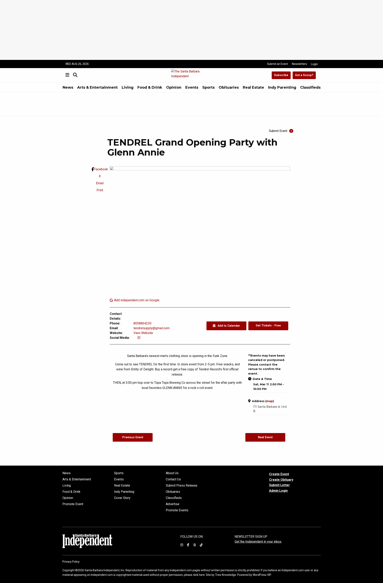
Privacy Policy (71, 561)
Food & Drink (149, 87)
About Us (172, 473)
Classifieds (310, 87)
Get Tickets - (268, 325)
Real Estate (253, 87)
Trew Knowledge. (226, 574)
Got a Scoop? (304, 75)
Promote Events (177, 510)
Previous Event (132, 437)
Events (191, 87)
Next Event (265, 437)
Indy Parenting (282, 87)
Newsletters (299, 63)
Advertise (172, 504)
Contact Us (173, 479)
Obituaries (229, 87)
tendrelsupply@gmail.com (151, 328)
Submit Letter (279, 485)
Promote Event (72, 504)
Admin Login (278, 490)
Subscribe (281, 75)
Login (314, 64)
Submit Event (278, 131)
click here (199, 574)
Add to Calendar (228, 325)
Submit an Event (277, 63)
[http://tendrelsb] (138, 338)
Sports (208, 87)
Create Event (279, 474)
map (269, 401)
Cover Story (122, 498)
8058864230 (142, 323)
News (68, 87)
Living (127, 87)
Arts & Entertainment (97, 87)
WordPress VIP (262, 574)
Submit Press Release (181, 485)
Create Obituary (281, 480)
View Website (143, 333)
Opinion (173, 87)
